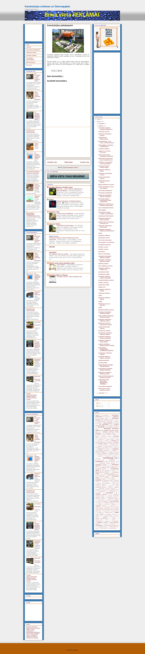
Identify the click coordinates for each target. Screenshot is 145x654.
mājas (110, 487)
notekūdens (113, 491)
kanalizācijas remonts (110, 470)
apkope (97, 415)
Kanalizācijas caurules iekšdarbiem (108, 467)
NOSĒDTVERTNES (114, 490)
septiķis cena (101, 287)
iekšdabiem (115, 449)
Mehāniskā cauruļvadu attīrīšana (107, 488)
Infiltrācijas (105, 453)
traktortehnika (98, 521)
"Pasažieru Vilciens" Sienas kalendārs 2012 (69, 276)
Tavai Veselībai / (35, 633)
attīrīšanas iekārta (104, 418)
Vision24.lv (53, 252)
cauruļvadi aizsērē (103, 437)
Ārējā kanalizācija (108, 423)
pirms (99, 501)
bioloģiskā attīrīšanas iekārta (106, 280)
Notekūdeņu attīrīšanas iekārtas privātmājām (104, 337)
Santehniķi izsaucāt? (103, 131)
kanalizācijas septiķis (104, 274)
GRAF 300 (98, 447)
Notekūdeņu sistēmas (114, 498)
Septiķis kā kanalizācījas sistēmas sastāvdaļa (104, 195)
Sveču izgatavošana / (30, 630)
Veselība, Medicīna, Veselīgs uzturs (61, 187)
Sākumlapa (68, 162)
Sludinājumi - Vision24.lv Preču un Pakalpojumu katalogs (32, 636)
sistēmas (105, 517)
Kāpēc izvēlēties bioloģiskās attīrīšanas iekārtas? (106, 376)
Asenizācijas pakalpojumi (33, 50)
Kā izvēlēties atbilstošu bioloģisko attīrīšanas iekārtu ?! (37, 116)
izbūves (110, 454)
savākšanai (100, 512)
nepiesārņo (105, 490)
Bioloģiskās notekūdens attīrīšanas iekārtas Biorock (106, 230)
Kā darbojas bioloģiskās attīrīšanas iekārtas (37, 155)
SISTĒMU (113, 517)
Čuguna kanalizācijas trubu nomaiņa (37, 187)
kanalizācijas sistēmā (104, 476)
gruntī (111, 447)
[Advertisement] (68, 142)
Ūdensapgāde (102, 210)
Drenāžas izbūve (102, 362)
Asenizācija (106, 415)
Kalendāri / (38, 628)
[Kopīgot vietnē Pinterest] (61, 71)
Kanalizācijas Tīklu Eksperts (105, 216)
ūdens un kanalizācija (104, 254)
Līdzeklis (110, 485)
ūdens (106, 522)
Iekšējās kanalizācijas (114, 452)
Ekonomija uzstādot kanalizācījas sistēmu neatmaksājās (104, 200)
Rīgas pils (114, 504)
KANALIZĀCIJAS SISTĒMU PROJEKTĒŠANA (105, 365)
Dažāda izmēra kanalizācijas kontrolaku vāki (106, 222)
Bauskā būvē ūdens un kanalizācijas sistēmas (105, 324)
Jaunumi (28, 47)
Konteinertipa (105, 481)
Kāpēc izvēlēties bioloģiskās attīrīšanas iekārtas (106, 316)
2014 (98, 119)
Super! (51, 199)
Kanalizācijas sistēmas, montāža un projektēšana (105, 213)
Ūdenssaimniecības (103, 526)
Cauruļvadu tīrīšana (114, 437)
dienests (107, 440)
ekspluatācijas (108, 446)
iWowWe (52, 247)
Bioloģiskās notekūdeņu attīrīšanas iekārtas (104, 320)
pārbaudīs (116, 500)
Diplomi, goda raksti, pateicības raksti (62, 263)
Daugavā (100, 440)
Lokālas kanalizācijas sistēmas (104, 327)
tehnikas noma (99, 519)
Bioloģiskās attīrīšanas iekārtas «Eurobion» (104, 357)
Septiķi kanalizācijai (103, 360)
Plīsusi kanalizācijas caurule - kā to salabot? (106, 187)
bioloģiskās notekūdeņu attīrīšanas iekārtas (104, 260)
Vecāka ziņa (84, 162)
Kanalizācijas (99, 461)
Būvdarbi (104, 436)
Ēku (115, 446)
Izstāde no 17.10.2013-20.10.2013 (104, 151)
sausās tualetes (115, 511)
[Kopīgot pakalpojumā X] (57, 71)
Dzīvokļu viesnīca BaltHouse (65, 213)
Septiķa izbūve (36, 144)
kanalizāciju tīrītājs (108, 480)
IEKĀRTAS (101, 449)
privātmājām (105, 501)
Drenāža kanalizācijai (100, 442)
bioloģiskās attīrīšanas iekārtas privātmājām (104, 277)
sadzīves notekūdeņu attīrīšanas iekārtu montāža (106, 344)
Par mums (29, 65)
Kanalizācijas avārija (114, 461)
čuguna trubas (110, 439)
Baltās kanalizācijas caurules (106, 184)
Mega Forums (53, 236)
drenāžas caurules (103, 247)
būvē (109, 436)
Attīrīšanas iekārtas (31, 52)
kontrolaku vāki (115, 481)
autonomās (110, 421)
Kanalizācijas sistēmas (104, 330)
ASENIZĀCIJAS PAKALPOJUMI (30, 131)
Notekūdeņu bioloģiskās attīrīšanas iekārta (104, 373)
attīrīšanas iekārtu (108, 420)
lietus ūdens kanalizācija (105, 240)
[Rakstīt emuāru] (54, 71)
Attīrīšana (108, 416)
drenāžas (116, 442)
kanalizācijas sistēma (100, 474)
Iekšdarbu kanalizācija (103, 450)
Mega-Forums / (30, 628)
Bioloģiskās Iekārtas (111, 433)
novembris (101, 123)
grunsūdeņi (105, 447)
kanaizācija (98, 458)
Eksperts (100, 446)
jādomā (114, 456)
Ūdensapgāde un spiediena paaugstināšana (105, 145)
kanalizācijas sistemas (110, 473)
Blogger (75, 650)
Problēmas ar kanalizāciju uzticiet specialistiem (105, 163)
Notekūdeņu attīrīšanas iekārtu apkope (104, 341)
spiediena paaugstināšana (102, 518)
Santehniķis (106, 511)
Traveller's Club (54, 212)
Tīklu (107, 519)
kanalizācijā (113, 479)
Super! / (28, 635)
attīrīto (117, 420)
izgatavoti (100, 456)
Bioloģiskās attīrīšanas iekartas (37, 361)
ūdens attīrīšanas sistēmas (105, 266)
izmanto (108, 456)
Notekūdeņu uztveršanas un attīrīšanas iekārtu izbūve (105, 204)
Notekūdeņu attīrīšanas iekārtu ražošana (104, 219)
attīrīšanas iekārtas (103, 263)
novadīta (109, 500)
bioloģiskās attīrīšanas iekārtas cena (104, 269)
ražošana (100, 504)
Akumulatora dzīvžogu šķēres (65, 225)
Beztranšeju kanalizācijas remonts (37, 378)
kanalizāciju (98, 480)
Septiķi (100, 233)
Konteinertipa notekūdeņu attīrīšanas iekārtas (105, 333)
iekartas (117, 447)
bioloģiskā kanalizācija (104, 244)
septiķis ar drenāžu (103, 282)
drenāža (113, 441)
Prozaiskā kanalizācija (109, 502)
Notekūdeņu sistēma (100, 498)
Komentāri (100, 406)
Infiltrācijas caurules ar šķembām (104, 304)
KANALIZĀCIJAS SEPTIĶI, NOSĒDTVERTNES (105, 369)
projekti (100, 502)
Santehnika (98, 506)
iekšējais (114, 450)
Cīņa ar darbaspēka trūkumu (106, 207)
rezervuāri (107, 504)
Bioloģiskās (101, 427)
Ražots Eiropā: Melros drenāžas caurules (104, 389)
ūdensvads (113, 526)
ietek (99, 453)
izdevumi (117, 454)
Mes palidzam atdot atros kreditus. (59, 254)
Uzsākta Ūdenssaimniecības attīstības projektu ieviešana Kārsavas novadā (31, 396)
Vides (96, 528)
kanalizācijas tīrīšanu (110, 477)
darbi (117, 439)
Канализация (112, 528)
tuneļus (107, 521)
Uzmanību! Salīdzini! (103, 148)
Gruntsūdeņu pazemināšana (30, 59)
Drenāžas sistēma (102, 445)
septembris (102, 393)
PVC (118, 502)
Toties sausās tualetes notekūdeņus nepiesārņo (37, 96)
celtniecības (101, 439)
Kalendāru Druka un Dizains (58, 275)
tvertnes (100, 522)
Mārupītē (117, 487)
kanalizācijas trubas (100, 479)
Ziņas (99, 403)
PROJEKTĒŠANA (114, 501)
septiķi (100, 295)
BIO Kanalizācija (30, 62)
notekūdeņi (98, 493)
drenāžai (110, 442)
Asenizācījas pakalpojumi (105, 190)
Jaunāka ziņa (52, 162)
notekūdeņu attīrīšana (104, 293)
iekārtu (108, 449)
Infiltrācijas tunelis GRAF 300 (37, 293)
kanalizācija (101, 251)
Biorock (97, 436)
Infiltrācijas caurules (114, 453)
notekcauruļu (102, 491)
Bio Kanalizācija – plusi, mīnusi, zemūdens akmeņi (37, 77)
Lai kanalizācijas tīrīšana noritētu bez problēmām (33, 172)
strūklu (114, 518)
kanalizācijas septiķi (103, 285)
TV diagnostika (115, 521)
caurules (116, 436)
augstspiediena (101, 421)
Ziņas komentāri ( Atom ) (70, 167)
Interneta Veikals (54, 224)
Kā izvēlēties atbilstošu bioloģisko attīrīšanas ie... (105, 128)
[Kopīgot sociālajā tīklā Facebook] (59, 71)
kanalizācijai (112, 459)
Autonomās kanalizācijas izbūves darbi (105, 226)
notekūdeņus (101, 500)
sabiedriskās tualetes (101, 505)
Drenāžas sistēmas (31, 55)
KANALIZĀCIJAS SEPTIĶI (102, 472)
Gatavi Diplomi (61, 264)
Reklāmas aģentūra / (31, 627)
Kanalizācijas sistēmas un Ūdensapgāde (47, 6)
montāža (97, 490)
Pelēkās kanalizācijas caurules (104, 181)
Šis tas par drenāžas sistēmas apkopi (103, 166)
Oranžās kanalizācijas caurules (104, 177)
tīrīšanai (114, 519)
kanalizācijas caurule (104, 237)
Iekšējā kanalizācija (100, 452)
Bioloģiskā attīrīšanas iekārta (106, 310)
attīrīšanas (116, 416)
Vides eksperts (103, 528)
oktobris (101, 126)
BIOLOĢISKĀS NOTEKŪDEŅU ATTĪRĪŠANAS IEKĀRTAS (33, 215)
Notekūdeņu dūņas (112, 497)
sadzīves (113, 505)
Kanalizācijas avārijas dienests (107, 463)
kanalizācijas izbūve (103, 272)
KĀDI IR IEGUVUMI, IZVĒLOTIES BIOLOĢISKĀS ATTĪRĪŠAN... (103, 382)
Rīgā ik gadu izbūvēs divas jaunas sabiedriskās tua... (105, 159)
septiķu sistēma (109, 515)
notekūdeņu (110, 493)
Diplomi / (28, 629)
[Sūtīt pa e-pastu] (52, 71)
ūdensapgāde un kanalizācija (106, 242)
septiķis (100, 301)
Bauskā (117, 423)
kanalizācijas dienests (101, 468)
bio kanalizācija (104, 424)
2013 (98, 121)
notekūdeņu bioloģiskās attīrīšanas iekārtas (104, 257)
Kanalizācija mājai (100, 459)
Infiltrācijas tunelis (102, 454)
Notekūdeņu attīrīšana (104, 235)
